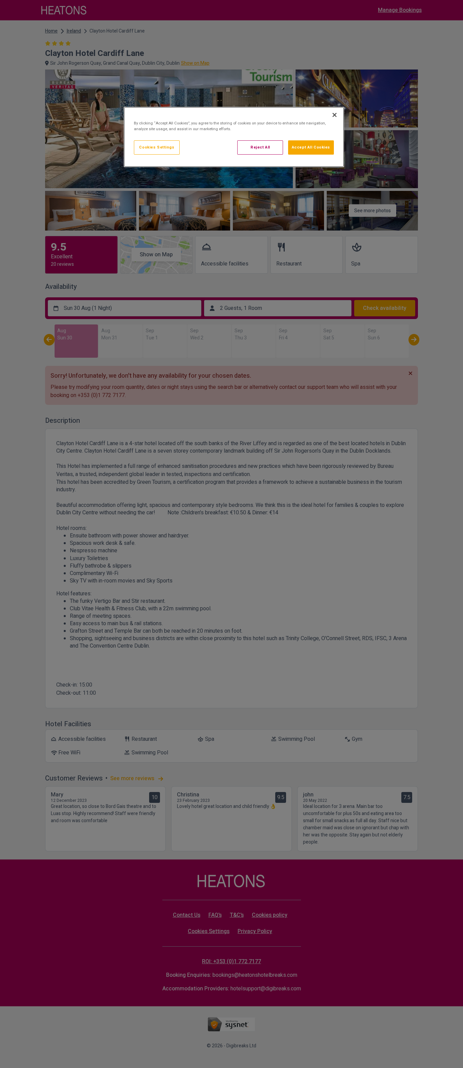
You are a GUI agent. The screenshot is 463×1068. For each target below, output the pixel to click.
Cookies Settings (156, 147)
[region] (234, 137)
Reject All (260, 147)
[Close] (334, 114)
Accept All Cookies (311, 147)
